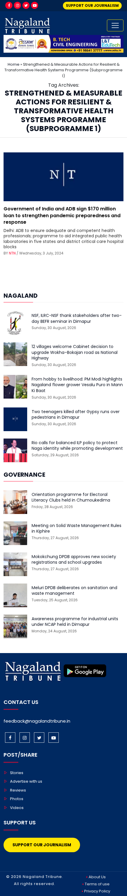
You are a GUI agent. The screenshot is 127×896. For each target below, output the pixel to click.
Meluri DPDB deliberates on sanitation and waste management (74, 591)
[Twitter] (26, 5)
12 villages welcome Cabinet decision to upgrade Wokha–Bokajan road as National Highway (75, 352)
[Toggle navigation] (115, 25)
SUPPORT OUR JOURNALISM (92, 5)
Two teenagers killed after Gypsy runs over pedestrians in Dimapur (76, 414)
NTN (12, 253)
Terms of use (97, 884)
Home (13, 64)
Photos (16, 799)
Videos (17, 807)
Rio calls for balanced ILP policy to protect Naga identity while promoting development (77, 446)
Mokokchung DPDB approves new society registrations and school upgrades (74, 559)
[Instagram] (17, 5)
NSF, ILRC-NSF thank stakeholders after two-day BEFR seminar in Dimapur (77, 318)
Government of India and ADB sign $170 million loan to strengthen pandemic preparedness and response (62, 215)
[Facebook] (8, 5)
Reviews (18, 790)
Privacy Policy (97, 891)
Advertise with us (26, 781)
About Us (97, 877)
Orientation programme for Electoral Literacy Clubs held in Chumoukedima (71, 497)
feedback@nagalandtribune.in (37, 721)
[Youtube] (34, 5)
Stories (16, 773)
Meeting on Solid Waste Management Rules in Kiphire (76, 528)
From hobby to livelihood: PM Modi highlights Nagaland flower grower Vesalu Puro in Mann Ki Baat (77, 385)
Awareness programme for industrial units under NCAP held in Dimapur (75, 622)
